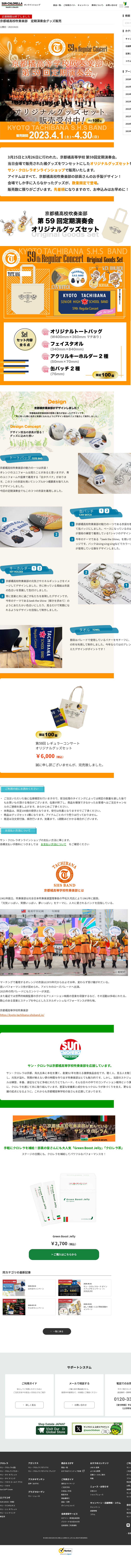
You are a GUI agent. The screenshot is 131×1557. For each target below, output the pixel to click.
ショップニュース (96, 1494)
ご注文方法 (65, 1487)
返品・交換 (65, 1502)
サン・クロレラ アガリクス (38, 1467)
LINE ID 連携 (94, 1467)
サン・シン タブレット (8, 1509)
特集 (92, 1478)
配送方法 (64, 1494)
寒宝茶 (2, 1516)
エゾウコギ (5, 1497)
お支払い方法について (53, 844)
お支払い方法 (66, 1491)
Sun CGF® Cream (6, 1489)
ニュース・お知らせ (99, 1486)
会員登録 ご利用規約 (69, 1525)
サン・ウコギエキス (7, 1505)
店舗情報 (93, 1511)
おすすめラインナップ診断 (71, 1471)
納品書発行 (65, 1498)
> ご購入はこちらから (64, 1254)
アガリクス (33, 1463)
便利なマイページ (68, 1483)
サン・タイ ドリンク (7, 1478)
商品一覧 (57, 5)
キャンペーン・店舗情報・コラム (105, 1502)
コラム (92, 1514)
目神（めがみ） (34, 1483)
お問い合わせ (111, 5)
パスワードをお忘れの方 (70, 1521)
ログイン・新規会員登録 (70, 1518)
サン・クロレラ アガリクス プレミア (42, 1471)
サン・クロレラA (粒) (8, 1467)
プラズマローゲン (36, 1491)
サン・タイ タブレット (8, 1474)
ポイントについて (68, 1505)
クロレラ (4, 1463)
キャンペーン (83, 5)
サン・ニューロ (34, 1496)
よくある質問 (95, 1471)
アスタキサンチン (36, 1479)
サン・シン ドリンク (7, 1513)
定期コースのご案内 (97, 1474)
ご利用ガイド (69, 5)
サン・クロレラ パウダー (9, 1471)
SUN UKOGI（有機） (7, 1502)
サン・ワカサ (5, 1485)
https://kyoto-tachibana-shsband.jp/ (22, 1015)
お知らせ (93, 1491)
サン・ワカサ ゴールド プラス (11, 1482)
